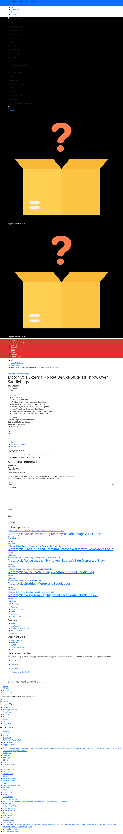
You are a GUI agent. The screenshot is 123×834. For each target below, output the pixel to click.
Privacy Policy (16, 616)
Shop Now (11, 5)
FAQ (12, 7)
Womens (14, 347)
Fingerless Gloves (9, 778)
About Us (14, 12)
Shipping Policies (17, 630)
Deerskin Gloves (9, 769)
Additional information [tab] (19, 444)
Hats (12, 649)
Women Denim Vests (10, 829)
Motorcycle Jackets (18, 343)
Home (13, 360)
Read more (12, 544)
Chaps (13, 352)
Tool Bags (6, 758)
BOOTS (5, 760)
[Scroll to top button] (118, 829)
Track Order (15, 10)
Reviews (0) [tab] (15, 446)
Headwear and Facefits (11, 785)
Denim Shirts (7, 771)
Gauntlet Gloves (9, 781)
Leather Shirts (8, 792)
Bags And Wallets (17, 363)
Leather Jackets (8, 822)
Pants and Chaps (35, 801)
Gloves (13, 341)
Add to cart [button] (12, 555)
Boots (13, 350)
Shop (13, 611)
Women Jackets (8, 820)
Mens (5, 794)
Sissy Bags (7, 755)
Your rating (12, 482)
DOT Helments (8, 790)
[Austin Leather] (14, 18)
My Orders (15, 626)
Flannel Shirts (8, 774)
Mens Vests (15, 345)
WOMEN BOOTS (9, 765)
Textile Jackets (8, 813)
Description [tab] (15, 442)
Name (10, 510)
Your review (13, 487)
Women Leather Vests (11, 831)
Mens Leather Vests (10, 808)
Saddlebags (15, 365)
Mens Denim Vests (10, 806)
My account (7, 735)
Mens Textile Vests (9, 811)
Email (10, 516)
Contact (14, 14)
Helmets (14, 354)
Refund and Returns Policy (20, 628)
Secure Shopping (17, 609)
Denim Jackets (16, 357)
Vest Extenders (8, 815)
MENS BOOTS (8, 762)
